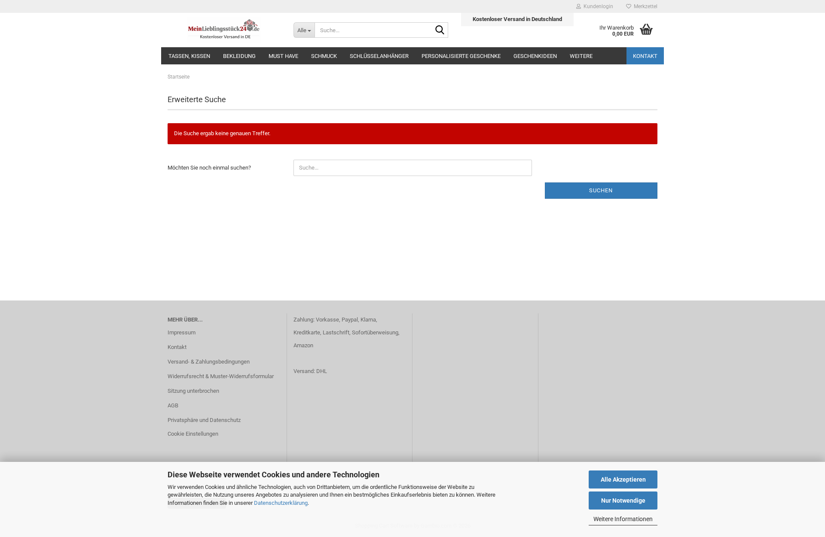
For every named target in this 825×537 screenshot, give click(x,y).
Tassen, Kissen (189, 56)
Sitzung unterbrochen (193, 391)
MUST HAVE (283, 56)
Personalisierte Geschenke (461, 56)
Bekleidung (239, 56)
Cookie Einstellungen (193, 434)
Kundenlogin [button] (597, 6)
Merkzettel (644, 6)
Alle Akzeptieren (623, 479)
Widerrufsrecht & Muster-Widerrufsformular (221, 376)
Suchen (601, 190)
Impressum (182, 332)
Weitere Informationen (623, 519)
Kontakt (645, 56)
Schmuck (324, 56)
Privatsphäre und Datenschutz (204, 420)
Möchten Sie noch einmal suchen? (209, 167)
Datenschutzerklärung (281, 503)
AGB (173, 405)
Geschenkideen (535, 56)
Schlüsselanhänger (379, 56)
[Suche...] (440, 30)
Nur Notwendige (623, 500)
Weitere (581, 56)
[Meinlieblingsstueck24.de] (224, 30)
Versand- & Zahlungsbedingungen (209, 361)
